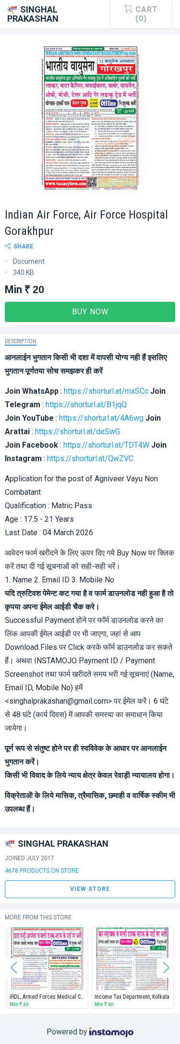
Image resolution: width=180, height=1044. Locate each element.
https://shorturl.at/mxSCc (106, 391)
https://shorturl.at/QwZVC (90, 458)
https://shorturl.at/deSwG (77, 431)
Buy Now (90, 311)
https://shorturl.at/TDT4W (106, 445)
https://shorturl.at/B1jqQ (86, 404)
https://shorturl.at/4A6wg (101, 418)
